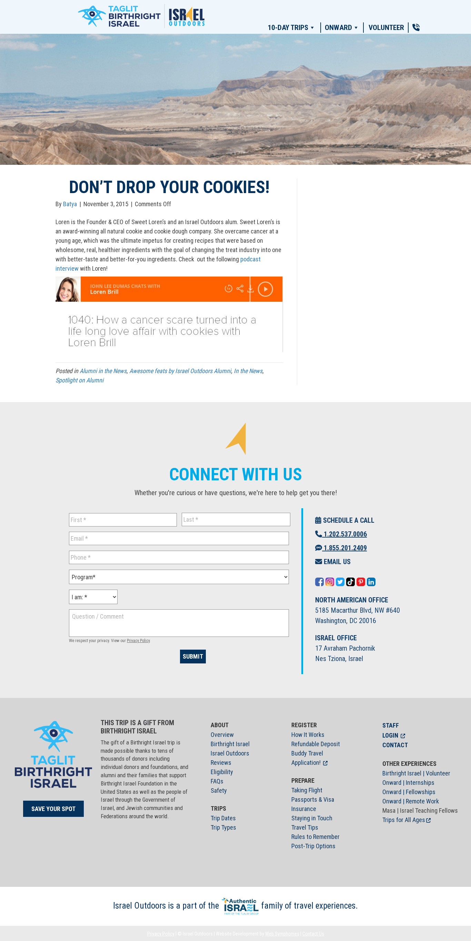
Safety (219, 790)
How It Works (307, 734)
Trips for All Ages (403, 819)
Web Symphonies (282, 934)
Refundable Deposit (315, 744)
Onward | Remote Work (410, 801)
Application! (306, 762)
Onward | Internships (408, 782)
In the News (248, 370)
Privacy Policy (138, 640)
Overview (222, 734)
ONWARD (338, 27)
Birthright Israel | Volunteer (416, 773)
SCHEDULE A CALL (347, 520)
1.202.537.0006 (344, 534)
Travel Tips (304, 827)
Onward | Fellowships (408, 791)
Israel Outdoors (230, 753)
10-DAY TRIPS (288, 27)
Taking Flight (306, 790)
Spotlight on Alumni (79, 380)
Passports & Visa (312, 799)
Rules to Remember (315, 836)
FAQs (217, 781)
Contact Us (313, 934)
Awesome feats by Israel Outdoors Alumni (180, 370)
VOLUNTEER (386, 27)
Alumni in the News (103, 370)
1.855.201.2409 (344, 548)
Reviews (221, 762)
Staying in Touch (311, 818)
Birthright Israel (230, 744)
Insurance (303, 808)
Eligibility (222, 771)
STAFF (390, 725)
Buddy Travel (307, 753)
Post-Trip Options (313, 846)
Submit (193, 656)
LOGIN (390, 735)
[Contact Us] (416, 27)
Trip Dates (223, 818)
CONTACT (395, 745)
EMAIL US (336, 562)
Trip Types (223, 827)
